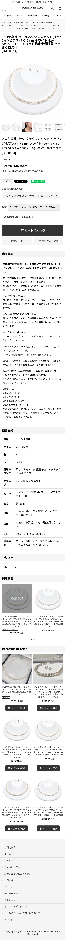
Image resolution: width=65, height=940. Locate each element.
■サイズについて (12, 393)
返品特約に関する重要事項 (18, 217)
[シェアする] (7, 181)
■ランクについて (12, 397)
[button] (4, 8)
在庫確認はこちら (13, 189)
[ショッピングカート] (60, 8)
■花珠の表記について (13, 401)
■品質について (11, 389)
